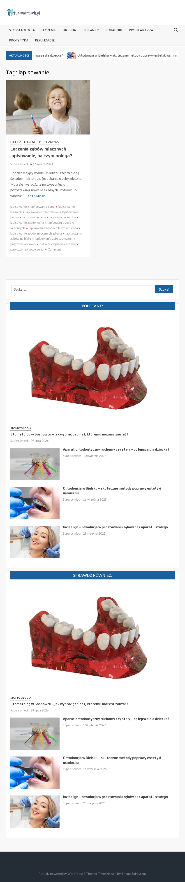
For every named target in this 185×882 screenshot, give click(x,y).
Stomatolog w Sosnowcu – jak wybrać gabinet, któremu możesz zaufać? (69, 434)
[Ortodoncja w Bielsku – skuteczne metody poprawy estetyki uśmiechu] (56, 55)
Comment (54, 249)
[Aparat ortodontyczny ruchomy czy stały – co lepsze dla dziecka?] (35, 464)
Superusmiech (19, 164)
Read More (36, 196)
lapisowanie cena (43, 206)
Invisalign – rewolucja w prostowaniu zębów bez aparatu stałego (115, 527)
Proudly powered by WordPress (61, 873)
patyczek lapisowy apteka (58, 244)
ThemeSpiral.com (133, 873)
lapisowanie (18, 206)
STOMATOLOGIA (22, 30)
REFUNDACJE (45, 40)
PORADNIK (113, 30)
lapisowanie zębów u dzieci (53, 238)
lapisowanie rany (34, 217)
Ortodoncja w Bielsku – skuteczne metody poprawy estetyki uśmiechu (114, 55)
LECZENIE (49, 30)
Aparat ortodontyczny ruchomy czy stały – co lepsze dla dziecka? (116, 449)
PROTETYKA (18, 40)
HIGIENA (69, 30)
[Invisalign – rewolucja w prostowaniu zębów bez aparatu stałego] (174, 55)
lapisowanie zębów (63, 217)
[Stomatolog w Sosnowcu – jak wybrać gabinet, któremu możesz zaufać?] (92, 369)
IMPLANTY (91, 30)
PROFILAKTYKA (141, 30)
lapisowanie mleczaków (42, 212)
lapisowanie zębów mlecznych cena (53, 228)
